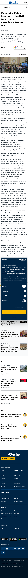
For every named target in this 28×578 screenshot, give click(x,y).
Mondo (3, 478)
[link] (13, 2)
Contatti (3, 518)
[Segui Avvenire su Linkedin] (15, 548)
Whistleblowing (13, 563)
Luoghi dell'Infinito (19, 501)
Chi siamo (3, 510)
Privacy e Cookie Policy (19, 560)
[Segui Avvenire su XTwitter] (11, 548)
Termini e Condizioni (7, 560)
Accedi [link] (25, 2)
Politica (3, 475)
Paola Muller (5, 431)
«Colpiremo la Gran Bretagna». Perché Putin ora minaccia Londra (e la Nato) (10, 335)
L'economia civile (5, 498)
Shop (15, 516)
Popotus (16, 496)
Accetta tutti (14, 312)
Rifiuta (14, 317)
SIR (2, 528)
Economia (16, 473)
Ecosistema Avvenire (6, 513)
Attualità (3, 473)
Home (2, 470)
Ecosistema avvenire (19, 486)
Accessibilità (5, 563)
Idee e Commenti (18, 470)
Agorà (2, 481)
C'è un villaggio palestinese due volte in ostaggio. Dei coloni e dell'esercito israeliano (9, 348)
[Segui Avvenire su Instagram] (7, 548)
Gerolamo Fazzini (6, 443)
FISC (15, 531)
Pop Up (16, 498)
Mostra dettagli (19, 307)
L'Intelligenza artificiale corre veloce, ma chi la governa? (11, 415)
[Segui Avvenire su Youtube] (23, 548)
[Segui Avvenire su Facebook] (3, 548)
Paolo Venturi (5, 419)
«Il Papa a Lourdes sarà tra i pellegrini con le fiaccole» (9, 369)
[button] (2, 3)
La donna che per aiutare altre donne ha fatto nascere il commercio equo (11, 438)
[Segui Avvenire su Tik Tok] (3, 552)
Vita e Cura (17, 475)
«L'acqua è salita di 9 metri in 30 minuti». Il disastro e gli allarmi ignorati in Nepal (9, 322)
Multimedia (17, 483)
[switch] (24, 291)
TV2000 (3, 531)
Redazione (5, 30)
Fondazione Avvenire (6, 516)
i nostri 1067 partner (11, 267)
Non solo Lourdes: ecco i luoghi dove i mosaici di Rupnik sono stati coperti (9, 398)
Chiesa (3, 486)
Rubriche (16, 481)
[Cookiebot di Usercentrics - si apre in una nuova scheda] (19, 260)
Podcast (3, 483)
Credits (20, 563)
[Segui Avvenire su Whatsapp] (19, 548)
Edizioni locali (4, 496)
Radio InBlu (17, 528)
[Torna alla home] (2, 7)
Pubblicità (16, 513)
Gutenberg (3, 501)
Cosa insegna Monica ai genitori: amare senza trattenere (9, 426)
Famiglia (16, 478)
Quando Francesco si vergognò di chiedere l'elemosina (8, 383)
